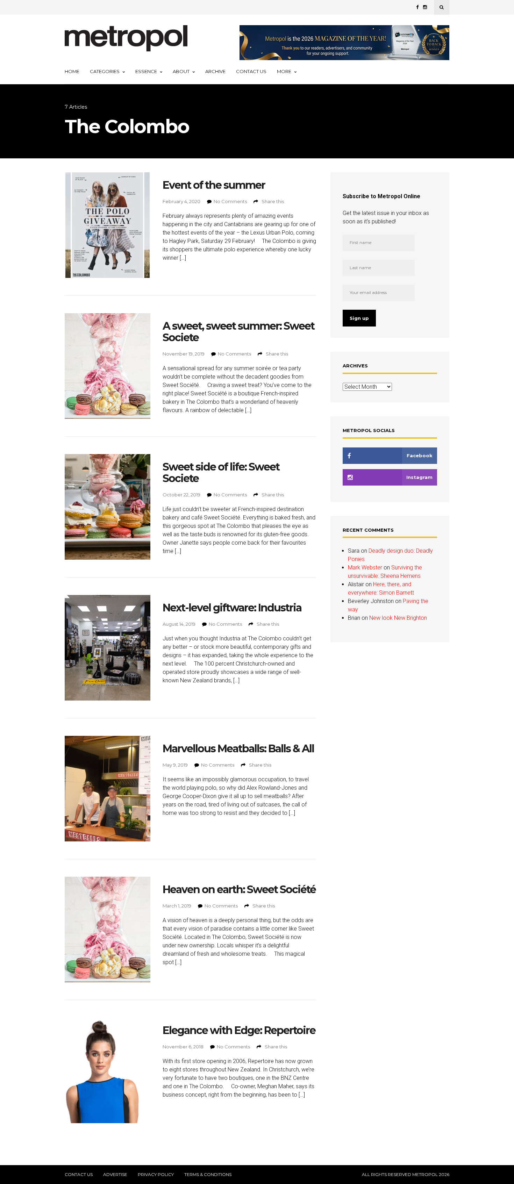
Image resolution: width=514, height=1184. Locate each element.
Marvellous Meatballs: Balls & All (238, 748)
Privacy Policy (156, 1174)
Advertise (115, 1174)
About (181, 71)
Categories (105, 71)
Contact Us (251, 71)
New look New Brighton (398, 618)
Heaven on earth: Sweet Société (239, 889)
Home (72, 71)
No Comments (230, 201)
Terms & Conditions (207, 1174)
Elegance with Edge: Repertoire (239, 1030)
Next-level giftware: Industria (232, 607)
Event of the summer (214, 185)
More (284, 71)
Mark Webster (365, 567)
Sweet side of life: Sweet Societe (221, 472)
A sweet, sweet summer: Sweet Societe (238, 331)
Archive (215, 71)
